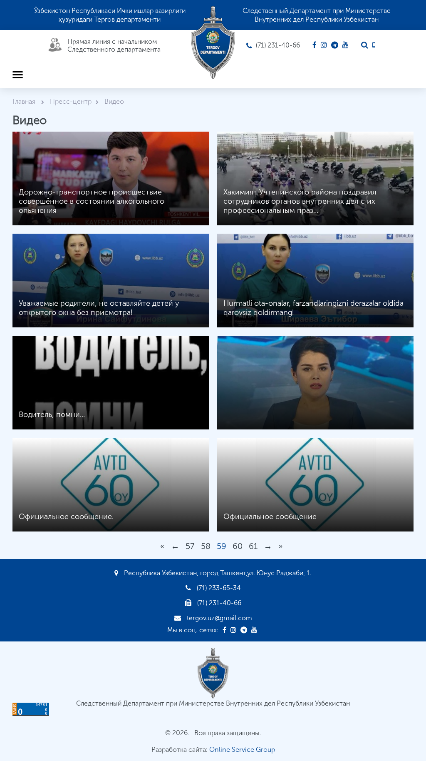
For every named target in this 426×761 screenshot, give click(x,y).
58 (206, 546)
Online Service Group (242, 750)
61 (253, 546)
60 (238, 546)
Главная (24, 101)
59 (221, 546)
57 (190, 546)
